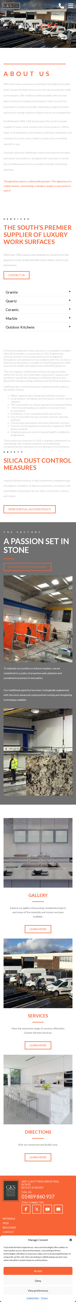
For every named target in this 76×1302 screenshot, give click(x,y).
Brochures (9, 1227)
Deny (38, 1280)
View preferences (38, 1290)
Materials (9, 1218)
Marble (11, 318)
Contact (8, 1232)
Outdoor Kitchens (20, 327)
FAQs (6, 1223)
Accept (38, 1271)
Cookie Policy (33, 1298)
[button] (70, 1240)
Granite (12, 292)
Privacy (44, 1298)
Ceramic (12, 309)
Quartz (11, 301)
